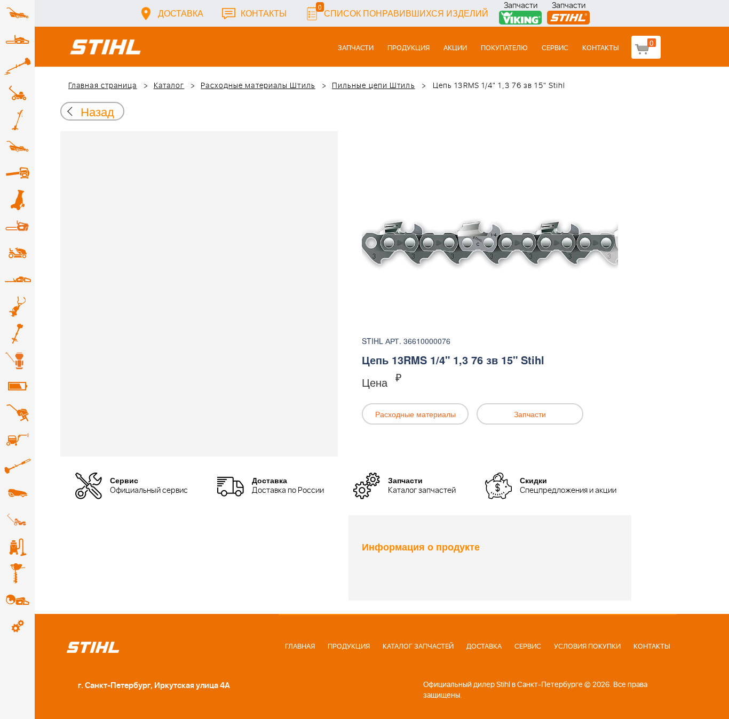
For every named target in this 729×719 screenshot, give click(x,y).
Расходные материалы (415, 414)
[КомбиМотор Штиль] (17, 333)
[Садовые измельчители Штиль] (17, 200)
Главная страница (102, 86)
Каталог (169, 86)
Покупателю (504, 48)
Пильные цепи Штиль (373, 86)
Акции (455, 48)
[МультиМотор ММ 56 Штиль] (17, 306)
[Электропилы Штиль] (17, 226)
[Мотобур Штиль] (17, 573)
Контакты (264, 13)
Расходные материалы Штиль (258, 86)
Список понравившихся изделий (403, 10)
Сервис (555, 48)
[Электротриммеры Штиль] (17, 120)
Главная (300, 647)
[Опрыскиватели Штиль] (17, 360)
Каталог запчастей (418, 647)
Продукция (408, 48)
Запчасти (520, 7)
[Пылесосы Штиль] (17, 546)
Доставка (180, 13)
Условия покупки (587, 647)
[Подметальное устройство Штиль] (17, 520)
